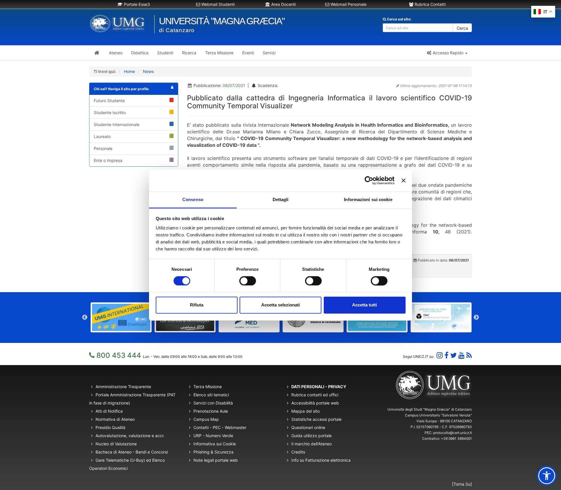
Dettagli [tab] (281, 199)
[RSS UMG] (469, 355)
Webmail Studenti (217, 4)
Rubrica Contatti (429, 4)
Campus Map (206, 419)
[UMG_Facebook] (446, 355)
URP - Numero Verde (213, 435)
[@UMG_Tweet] (453, 355)
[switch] (247, 280)
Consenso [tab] (192, 199)
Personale (103, 148)
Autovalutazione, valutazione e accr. (130, 435)
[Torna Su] (462, 484)
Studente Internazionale (116, 124)
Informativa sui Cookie (214, 443)
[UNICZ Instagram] (440, 355)
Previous (85, 317)
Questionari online (308, 427)
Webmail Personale (347, 4)
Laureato (102, 136)
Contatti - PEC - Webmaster (219, 427)
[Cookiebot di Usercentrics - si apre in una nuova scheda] (368, 180)
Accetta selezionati (280, 305)
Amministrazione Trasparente (123, 386)
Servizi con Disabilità (213, 402)
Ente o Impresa (108, 160)
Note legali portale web (215, 460)
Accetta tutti (364, 305)
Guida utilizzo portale (311, 435)
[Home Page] (97, 53)
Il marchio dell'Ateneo (311, 443)
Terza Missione (207, 386)
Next (476, 317)
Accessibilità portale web (315, 402)
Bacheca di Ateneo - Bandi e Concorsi (132, 451)
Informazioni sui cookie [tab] (368, 199)
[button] (447, 53)
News (148, 71)
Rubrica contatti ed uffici (314, 394)
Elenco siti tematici (211, 394)
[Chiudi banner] (403, 180)
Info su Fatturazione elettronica (321, 460)
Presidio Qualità (110, 427)
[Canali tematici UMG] (461, 355)
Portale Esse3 (136, 4)
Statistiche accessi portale (316, 419)
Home (129, 71)
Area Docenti (283, 4)
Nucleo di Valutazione (116, 443)
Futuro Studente (109, 100)
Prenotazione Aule (210, 411)
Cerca (462, 28)
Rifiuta (196, 305)
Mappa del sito (305, 411)
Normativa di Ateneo (115, 419)
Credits (298, 451)
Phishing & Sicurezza (213, 451)
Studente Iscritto (110, 112)
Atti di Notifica (109, 411)
